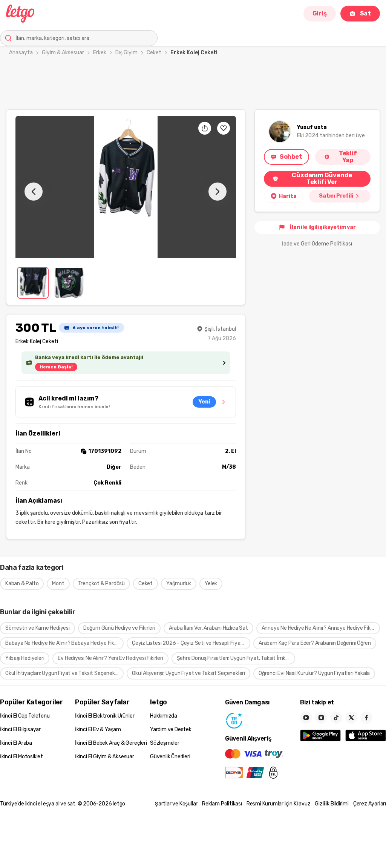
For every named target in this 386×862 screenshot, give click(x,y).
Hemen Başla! (56, 367)
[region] (125, 187)
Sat (365, 13)
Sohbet (291, 156)
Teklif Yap (348, 157)
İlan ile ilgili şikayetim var (322, 227)
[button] (125, 187)
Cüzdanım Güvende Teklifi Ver (322, 179)
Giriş (319, 13)
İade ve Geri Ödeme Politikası (317, 244)
